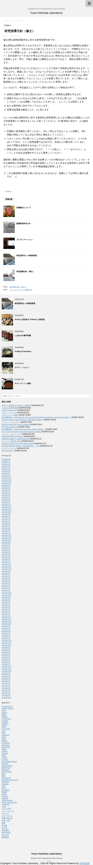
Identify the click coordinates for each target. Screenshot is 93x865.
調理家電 (5, 837)
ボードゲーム (7, 816)
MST (4, 776)
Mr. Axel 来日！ (8, 451)
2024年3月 (6, 529)
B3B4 (4, 715)
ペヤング (5, 813)
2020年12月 (6, 619)
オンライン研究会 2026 (11, 441)
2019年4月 (6, 660)
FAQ (3, 731)
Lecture (5, 759)
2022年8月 (6, 574)
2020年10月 (6, 624)
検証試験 (5, 830)
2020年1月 (6, 638)
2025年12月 (6, 478)
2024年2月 (6, 531)
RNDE (4, 792)
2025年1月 (6, 505)
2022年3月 (6, 586)
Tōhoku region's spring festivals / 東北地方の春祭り (22, 420)
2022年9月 (6, 571)
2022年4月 (6, 583)
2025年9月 (6, 486)
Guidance (8, 191)
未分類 (4, 828)
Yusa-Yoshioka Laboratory (46, 12)
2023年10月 (6, 540)
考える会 (5, 835)
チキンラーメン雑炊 (23, 383)
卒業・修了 (6, 821)
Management (7, 766)
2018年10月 (6, 672)
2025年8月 (6, 488)
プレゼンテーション (24, 239)
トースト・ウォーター (11, 422)
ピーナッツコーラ (9, 448)
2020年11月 (6, 621)
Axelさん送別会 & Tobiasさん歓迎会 (30, 319)
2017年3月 (6, 686)
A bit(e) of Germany (23, 351)
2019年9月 (6, 648)
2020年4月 (6, 631)
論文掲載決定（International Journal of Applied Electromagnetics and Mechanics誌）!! (36, 417)
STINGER (84, 863)
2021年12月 (6, 593)
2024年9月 (6, 514)
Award (4, 712)
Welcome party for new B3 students (16, 424)
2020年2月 (6, 636)
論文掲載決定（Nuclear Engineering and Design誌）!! (23, 429)
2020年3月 (6, 633)
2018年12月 (6, 667)
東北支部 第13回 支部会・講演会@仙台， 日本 (21, 446)
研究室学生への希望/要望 (26, 255)
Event (4, 727)
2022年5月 (6, 581)
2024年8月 (6, 517)
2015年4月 (6, 695)
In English (6, 743)
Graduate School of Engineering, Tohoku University (46, 858)
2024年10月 (6, 512)
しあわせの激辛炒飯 (23, 335)
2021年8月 (6, 600)
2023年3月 (6, 557)
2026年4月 (6, 469)
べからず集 (6, 809)
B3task (4, 717)
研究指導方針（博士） (25, 271)
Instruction (6, 745)
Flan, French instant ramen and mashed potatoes (21, 432)
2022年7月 (6, 576)
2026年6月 (6, 464)
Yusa (4, 806)
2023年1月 (6, 562)
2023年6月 (6, 550)
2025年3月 (6, 500)
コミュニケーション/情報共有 (21, 290)
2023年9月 (6, 543)
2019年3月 (6, 662)
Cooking (5, 723)
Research (6, 790)
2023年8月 (6, 545)
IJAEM (4, 741)
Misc (3, 774)
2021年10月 (6, 595)
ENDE (4, 725)
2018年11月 (6, 669)
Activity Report (7, 708)
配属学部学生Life (23, 223)
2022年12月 (6, 564)
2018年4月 (6, 681)
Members (5, 770)
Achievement (7, 706)
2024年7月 (6, 519)
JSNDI (4, 757)
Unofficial (5, 804)
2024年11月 (6, 509)
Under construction (9, 802)
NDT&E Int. (6, 778)
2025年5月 (6, 495)
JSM (3, 755)
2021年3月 (6, 612)
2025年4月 (6, 498)
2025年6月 (6, 493)
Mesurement (7, 772)
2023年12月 (6, 536)
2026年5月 (6, 467)
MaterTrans (6, 768)
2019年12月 (6, 641)
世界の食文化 (7, 818)
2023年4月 (6, 555)
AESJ (4, 710)
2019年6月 (6, 655)
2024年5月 (6, 524)
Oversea (5, 784)
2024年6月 (6, 521)
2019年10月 (6, 645)
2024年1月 (6, 533)
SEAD (4, 794)
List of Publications (9, 762)
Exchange (6, 729)
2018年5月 (6, 679)
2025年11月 (6, 481)
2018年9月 (6, 674)
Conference (6, 719)
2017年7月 (6, 683)
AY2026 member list (10, 427)
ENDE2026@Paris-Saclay (12, 436)
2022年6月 (6, 579)
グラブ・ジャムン (22, 367)
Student (5, 798)
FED (3, 733)
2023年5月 (6, 552)
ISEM (4, 749)
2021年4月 (6, 610)
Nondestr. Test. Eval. (10, 780)
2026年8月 (6, 459)
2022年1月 (6, 590)
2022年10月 (6, 569)
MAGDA (5, 764)
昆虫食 (4, 825)
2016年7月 (6, 691)
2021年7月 (6, 602)
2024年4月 (6, 526)
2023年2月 (6, 560)
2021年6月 (6, 605)
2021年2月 (6, 614)
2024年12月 (6, 507)
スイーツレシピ (8, 811)
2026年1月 (6, 476)
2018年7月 (6, 676)
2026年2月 (6, 474)
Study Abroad (7, 800)
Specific (5, 796)
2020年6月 (6, 626)
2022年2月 (6, 588)
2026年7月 (6, 462)
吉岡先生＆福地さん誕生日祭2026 (15, 439)
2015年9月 (6, 693)
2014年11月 (6, 698)
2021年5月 (6, 607)
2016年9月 (6, 688)
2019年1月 (6, 664)
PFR (3, 786)
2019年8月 (6, 650)
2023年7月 (6, 548)
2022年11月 (6, 567)
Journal (5, 753)
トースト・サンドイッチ (12, 434)
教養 (3, 823)
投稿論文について (23, 207)
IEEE (4, 739)
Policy (4, 788)
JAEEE (5, 751)
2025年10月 (6, 483)
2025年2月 (6, 502)
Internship (6, 747)
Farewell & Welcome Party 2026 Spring (17, 444)
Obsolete (5, 782)
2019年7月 (6, 652)
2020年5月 (6, 629)
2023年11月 (6, 538)
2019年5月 (6, 657)
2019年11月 (6, 643)
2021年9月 (6, 598)
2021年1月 (6, 617)
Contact (5, 721)
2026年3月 (6, 471)
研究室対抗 (6, 832)
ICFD (4, 737)
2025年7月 (6, 490)
